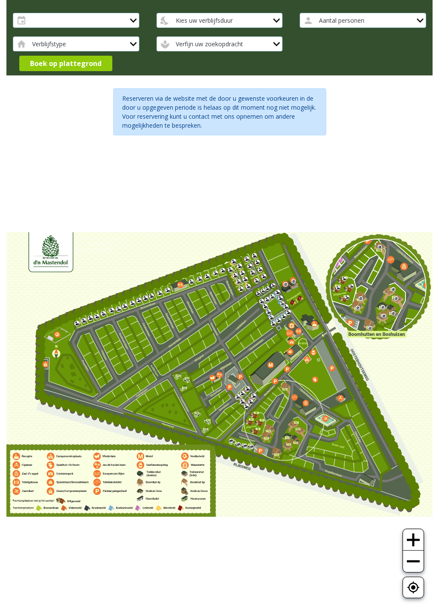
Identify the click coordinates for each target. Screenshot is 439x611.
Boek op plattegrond (66, 63)
